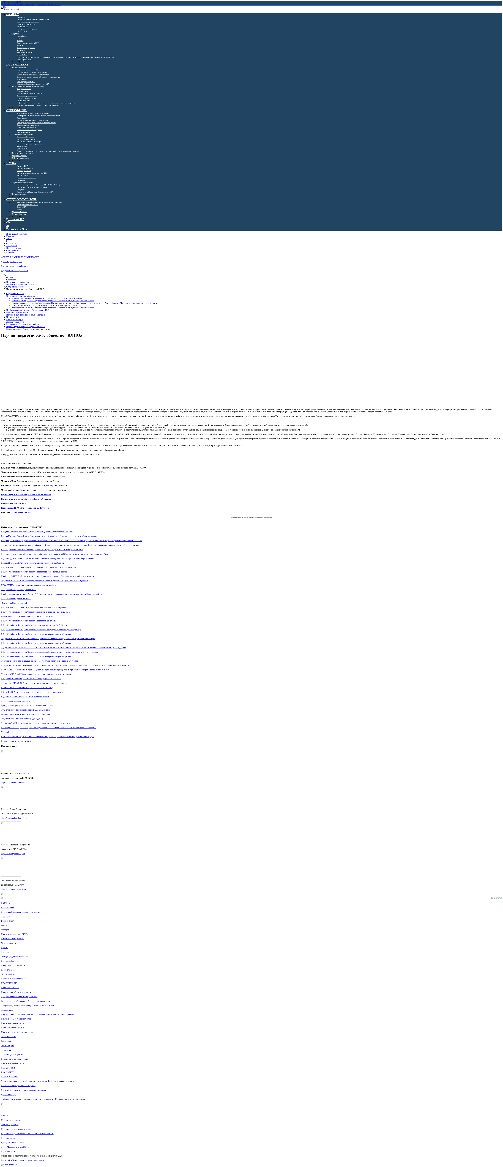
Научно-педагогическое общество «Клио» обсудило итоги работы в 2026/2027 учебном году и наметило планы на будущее (56, 554)
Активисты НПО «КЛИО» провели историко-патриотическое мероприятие (35, 683)
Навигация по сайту (12, 9)
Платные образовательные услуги (16, 1019)
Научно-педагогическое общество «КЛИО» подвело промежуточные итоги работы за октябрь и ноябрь (47, 558)
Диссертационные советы (12, 1142)
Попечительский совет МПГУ (14, 934)
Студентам (11, 243)
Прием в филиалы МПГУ (12, 1028)
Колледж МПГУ (8, 1068)
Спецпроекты (12, 250)
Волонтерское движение (17, 312)
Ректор (4, 925)
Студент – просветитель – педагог (16, 741)
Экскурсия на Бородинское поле (15, 701)
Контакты (10, 253)
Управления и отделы (10, 943)
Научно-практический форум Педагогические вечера (25, 696)
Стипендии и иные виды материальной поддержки (24, 1090)
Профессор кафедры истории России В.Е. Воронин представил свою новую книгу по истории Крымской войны (51, 594)
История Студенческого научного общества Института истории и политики (46, 305)
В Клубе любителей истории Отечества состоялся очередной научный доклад (36, 634)
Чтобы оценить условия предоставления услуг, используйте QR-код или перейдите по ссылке (43, 1099)
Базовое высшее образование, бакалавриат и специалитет (27, 1001)
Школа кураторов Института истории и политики (28, 329)
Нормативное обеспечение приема (16, 992)
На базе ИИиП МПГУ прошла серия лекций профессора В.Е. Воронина (33, 563)
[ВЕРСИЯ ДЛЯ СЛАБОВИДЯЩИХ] (15, 219)
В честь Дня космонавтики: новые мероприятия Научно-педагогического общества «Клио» (42, 549)
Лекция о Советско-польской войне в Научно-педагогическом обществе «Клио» (37, 532)
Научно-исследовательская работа (16, 1129)
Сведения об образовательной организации (20, 912)
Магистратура (7, 1045)
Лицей (9, 238)
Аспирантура (7, 1010)
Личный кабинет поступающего (19, 4)
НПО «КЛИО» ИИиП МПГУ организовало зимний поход (27, 687)
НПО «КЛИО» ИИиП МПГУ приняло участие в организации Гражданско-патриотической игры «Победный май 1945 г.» (55, 670)
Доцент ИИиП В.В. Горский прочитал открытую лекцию (27, 616)
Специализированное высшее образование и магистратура (27, 1005)
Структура (11, 280)
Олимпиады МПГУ (9, 1125)
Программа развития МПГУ (13, 979)
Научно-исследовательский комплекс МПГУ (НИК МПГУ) (27, 1133)
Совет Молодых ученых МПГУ (15, 1147)
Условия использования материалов (28, 1160)
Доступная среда (8, 1094)
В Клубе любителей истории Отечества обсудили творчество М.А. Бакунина (35, 625)
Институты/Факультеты (17, 234)
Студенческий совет (15, 293)
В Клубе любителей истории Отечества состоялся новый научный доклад (34, 572)
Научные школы (8, 1138)
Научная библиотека (10, 961)
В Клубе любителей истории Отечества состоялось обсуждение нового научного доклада (41, 630)
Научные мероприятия (11, 1120)
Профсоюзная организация (13, 965)
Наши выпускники (9, 1077)
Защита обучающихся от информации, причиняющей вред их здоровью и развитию (38, 1081)
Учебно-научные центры (12, 1054)
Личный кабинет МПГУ (50, 4)
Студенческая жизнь (15, 287)
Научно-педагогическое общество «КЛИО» (25, 326)
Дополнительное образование (14, 1059)
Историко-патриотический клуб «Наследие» (26, 315)
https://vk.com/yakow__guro (13, 854)
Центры (4, 947)
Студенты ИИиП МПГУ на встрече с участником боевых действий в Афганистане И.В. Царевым (44, 581)
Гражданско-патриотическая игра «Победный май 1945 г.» (27, 705)
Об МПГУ (10, 277)
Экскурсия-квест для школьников (16, 598)
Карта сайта (6, 1160)
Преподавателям (13, 248)
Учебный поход (8, 732)
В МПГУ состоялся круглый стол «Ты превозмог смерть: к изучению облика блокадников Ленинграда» (47, 736)
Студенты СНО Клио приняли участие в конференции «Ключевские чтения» (35, 723)
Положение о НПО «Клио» (13, 503)
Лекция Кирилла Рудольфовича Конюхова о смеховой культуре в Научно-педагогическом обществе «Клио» (49, 536)
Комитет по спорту (14, 319)
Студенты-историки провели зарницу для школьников (25, 710)
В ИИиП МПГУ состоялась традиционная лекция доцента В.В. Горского (33, 607)
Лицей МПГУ (7, 1072)
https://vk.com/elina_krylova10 (14, 818)
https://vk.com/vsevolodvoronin (14, 782)
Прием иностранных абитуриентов (17, 1032)
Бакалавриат (6, 1041)
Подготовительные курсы (12, 1023)
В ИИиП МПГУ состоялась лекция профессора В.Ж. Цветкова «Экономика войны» (38, 567)
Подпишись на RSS (12, 2)
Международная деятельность (14, 956)
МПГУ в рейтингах (9, 974)
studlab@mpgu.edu (22, 512)
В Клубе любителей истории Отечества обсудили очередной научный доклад (35, 612)
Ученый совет (7, 921)
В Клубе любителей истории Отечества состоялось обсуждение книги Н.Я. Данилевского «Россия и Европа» (50, 652)
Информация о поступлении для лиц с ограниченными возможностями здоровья (37, 1014)
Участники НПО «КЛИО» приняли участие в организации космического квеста (37, 674)
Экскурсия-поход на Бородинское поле (18, 589)
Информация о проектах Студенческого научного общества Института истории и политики (53, 301)
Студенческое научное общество (20, 296)
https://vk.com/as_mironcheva (13, 889)
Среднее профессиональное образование (19, 996)
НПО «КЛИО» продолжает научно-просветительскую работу (28, 585)
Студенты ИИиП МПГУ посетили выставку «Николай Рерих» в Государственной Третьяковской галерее (48, 638)
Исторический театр (15, 317)
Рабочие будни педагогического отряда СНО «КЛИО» (25, 714)
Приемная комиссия (10, 988)
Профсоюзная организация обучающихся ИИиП (28, 310)
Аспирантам (11, 246)
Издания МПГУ (8, 1151)
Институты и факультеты (17, 282)
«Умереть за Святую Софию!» (14, 603)
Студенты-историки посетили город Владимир (22, 719)
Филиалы (5, 952)
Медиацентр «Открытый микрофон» (22, 324)
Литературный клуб (15, 322)
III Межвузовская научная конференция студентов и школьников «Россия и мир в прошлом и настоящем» (48, 728)
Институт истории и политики (20, 284)
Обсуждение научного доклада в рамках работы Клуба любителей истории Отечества (39, 661)
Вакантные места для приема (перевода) (19, 1085)
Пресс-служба (7, 970)
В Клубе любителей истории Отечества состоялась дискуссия (28, 621)
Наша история (7, 907)
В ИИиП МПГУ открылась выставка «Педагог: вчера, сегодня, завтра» (33, 692)
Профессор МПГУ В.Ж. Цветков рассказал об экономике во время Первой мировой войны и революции (48, 576)
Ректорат (5, 930)
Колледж (10, 236)
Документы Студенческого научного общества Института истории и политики (47, 298)
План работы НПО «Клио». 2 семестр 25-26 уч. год (25, 508)
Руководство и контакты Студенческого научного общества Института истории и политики (53, 308)
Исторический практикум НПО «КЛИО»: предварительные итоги (31, 679)
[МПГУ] (5, 7)
